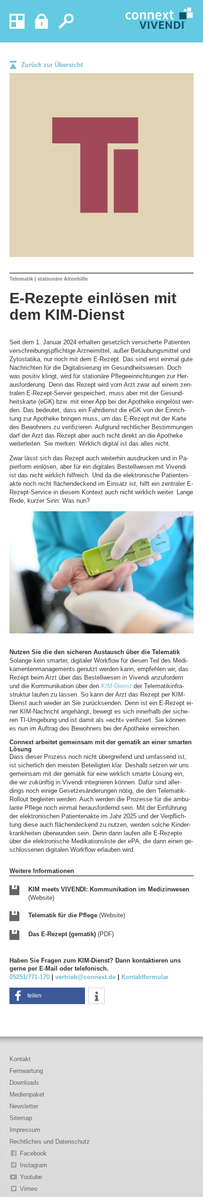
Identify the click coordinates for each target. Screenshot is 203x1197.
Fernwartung (26, 1070)
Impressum (24, 1129)
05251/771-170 (29, 977)
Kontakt (20, 1059)
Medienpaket (26, 1094)
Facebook (33, 1153)
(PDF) (71, 934)
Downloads (24, 1082)
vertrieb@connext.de (85, 977)
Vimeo (28, 1188)
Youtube (31, 1176)
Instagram (33, 1165)
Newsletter (23, 1106)
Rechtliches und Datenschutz (49, 1141)
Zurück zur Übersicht (52, 64)
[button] (47, 996)
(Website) (108, 893)
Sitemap (20, 1118)
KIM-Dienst (116, 686)
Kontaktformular (145, 977)
